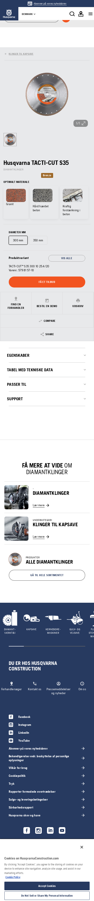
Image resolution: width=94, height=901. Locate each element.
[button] (47, 575)
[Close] (82, 847)
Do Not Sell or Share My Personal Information (47, 895)
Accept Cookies (47, 886)
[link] (46, 3)
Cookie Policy (12, 877)
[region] (47, 870)
